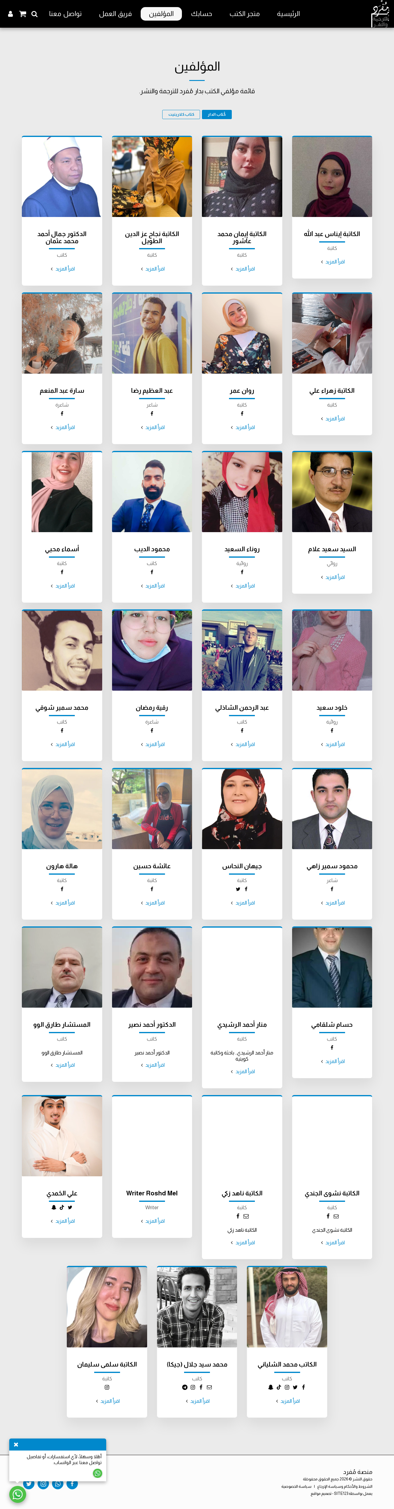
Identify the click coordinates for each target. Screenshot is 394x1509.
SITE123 (341, 1493)
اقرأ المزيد (334, 261)
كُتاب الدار (217, 114)
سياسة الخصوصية (296, 1486)
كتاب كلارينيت (181, 114)
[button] (34, 13)
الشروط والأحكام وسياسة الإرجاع (344, 1486)
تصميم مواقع (321, 1493)
